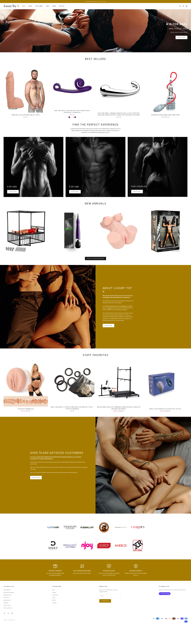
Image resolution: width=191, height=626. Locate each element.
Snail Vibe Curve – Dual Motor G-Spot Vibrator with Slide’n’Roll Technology (72, 111)
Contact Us (6, 597)
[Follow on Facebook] (4, 613)
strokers (124, 306)
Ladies (30, 6)
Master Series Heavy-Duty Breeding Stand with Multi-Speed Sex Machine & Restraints (118, 407)
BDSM (54, 6)
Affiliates (6, 603)
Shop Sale (181, 37)
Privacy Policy (7, 605)
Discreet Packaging (9, 592)
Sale (23, 6)
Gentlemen (39, 6)
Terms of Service (8, 608)
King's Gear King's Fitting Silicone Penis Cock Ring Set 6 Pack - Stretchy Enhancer (72, 407)
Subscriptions (7, 590)
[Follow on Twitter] (8, 613)
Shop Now (13, 191)
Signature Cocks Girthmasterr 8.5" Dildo (25, 115)
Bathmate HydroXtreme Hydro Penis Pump (165, 115)
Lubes (47, 6)
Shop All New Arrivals (95, 258)
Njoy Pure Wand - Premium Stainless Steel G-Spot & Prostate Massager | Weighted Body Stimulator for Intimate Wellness (119, 114)
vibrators (112, 306)
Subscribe (105, 600)
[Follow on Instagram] (12, 613)
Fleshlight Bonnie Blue (26, 409)
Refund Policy (7, 600)
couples (110, 308)
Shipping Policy (7, 595)
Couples (61, 6)
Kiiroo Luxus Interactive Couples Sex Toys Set (165, 409)
